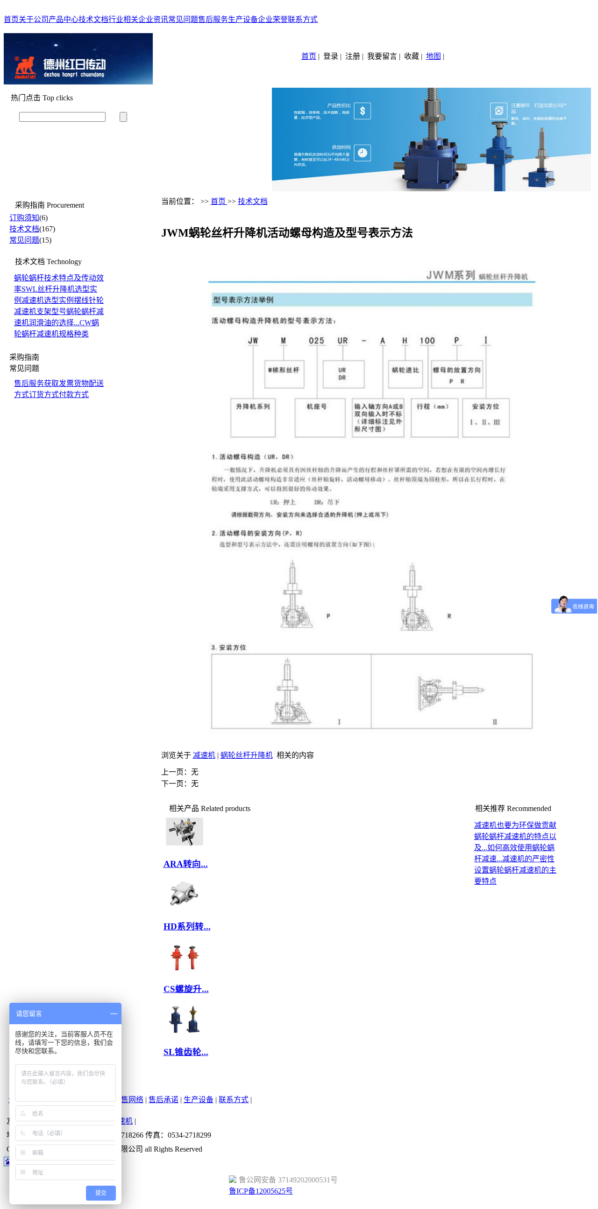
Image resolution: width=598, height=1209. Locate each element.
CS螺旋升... (186, 989)
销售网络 (128, 1100)
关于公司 (34, 19)
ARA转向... (186, 864)
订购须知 (24, 218)
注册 (352, 56)
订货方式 (44, 394)
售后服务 (213, 19)
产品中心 (63, 19)
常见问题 (183, 19)
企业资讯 (153, 19)
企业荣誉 (273, 19)
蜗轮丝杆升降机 (247, 755)
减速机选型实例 (47, 300)
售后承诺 (163, 1100)
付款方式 (74, 394)
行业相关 (123, 19)
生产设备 (243, 19)
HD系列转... (187, 926)
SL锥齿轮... (186, 1052)
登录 (330, 56)
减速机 (204, 755)
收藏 (411, 56)
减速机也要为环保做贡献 (515, 825)
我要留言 (382, 56)
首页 (11, 19)
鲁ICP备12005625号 (261, 1191)
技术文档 (93, 19)
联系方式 (303, 19)
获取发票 (59, 383)
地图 (433, 56)
